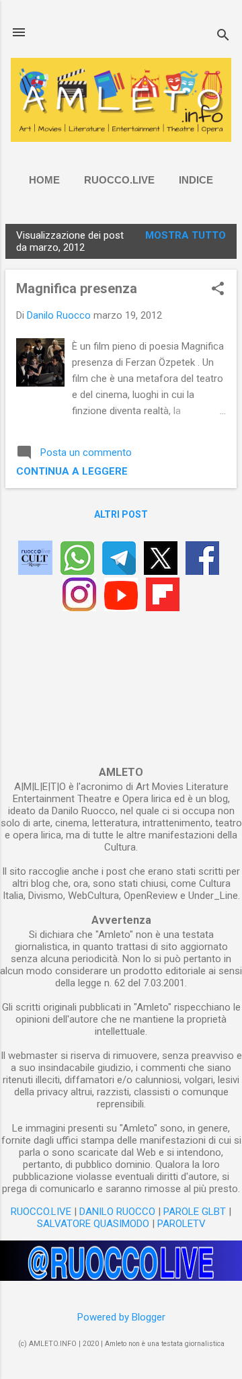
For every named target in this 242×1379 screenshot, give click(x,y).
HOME (44, 180)
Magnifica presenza (76, 288)
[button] (218, 289)
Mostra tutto (185, 235)
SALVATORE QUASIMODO (93, 1224)
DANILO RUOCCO (117, 1212)
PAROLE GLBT (194, 1212)
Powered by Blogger (121, 1317)
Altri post (121, 514)
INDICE (196, 180)
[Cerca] (223, 36)
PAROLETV (181, 1224)
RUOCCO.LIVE (119, 180)
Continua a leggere (72, 471)
